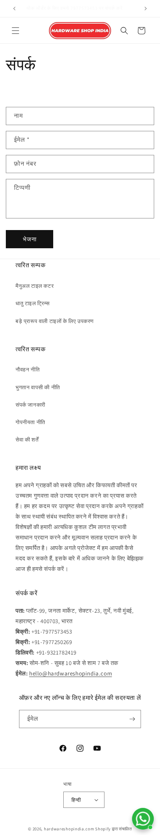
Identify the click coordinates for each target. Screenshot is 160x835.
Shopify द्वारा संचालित (113, 829)
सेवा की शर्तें (27, 439)
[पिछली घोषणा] (14, 8)
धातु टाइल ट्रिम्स (33, 303)
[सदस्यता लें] (132, 719)
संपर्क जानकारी (30, 404)
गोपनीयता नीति (30, 422)
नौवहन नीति (28, 369)
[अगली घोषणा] (145, 8)
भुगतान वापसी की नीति (38, 387)
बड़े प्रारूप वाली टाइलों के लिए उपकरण (55, 321)
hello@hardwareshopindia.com (70, 673)
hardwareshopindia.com (69, 829)
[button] (15, 30)
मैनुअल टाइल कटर (35, 285)
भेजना (30, 239)
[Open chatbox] (143, 819)
